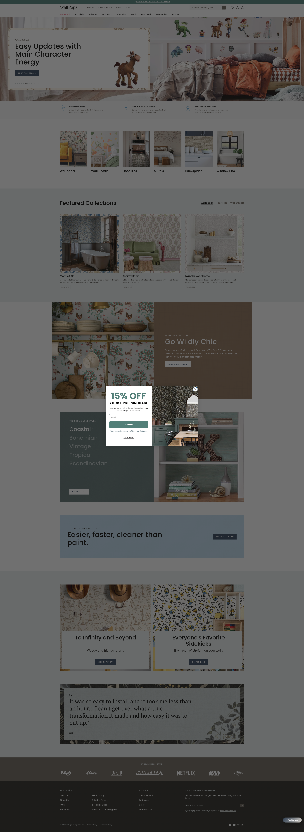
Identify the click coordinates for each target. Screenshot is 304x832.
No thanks (129, 437)
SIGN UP (129, 424)
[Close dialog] (195, 389)
